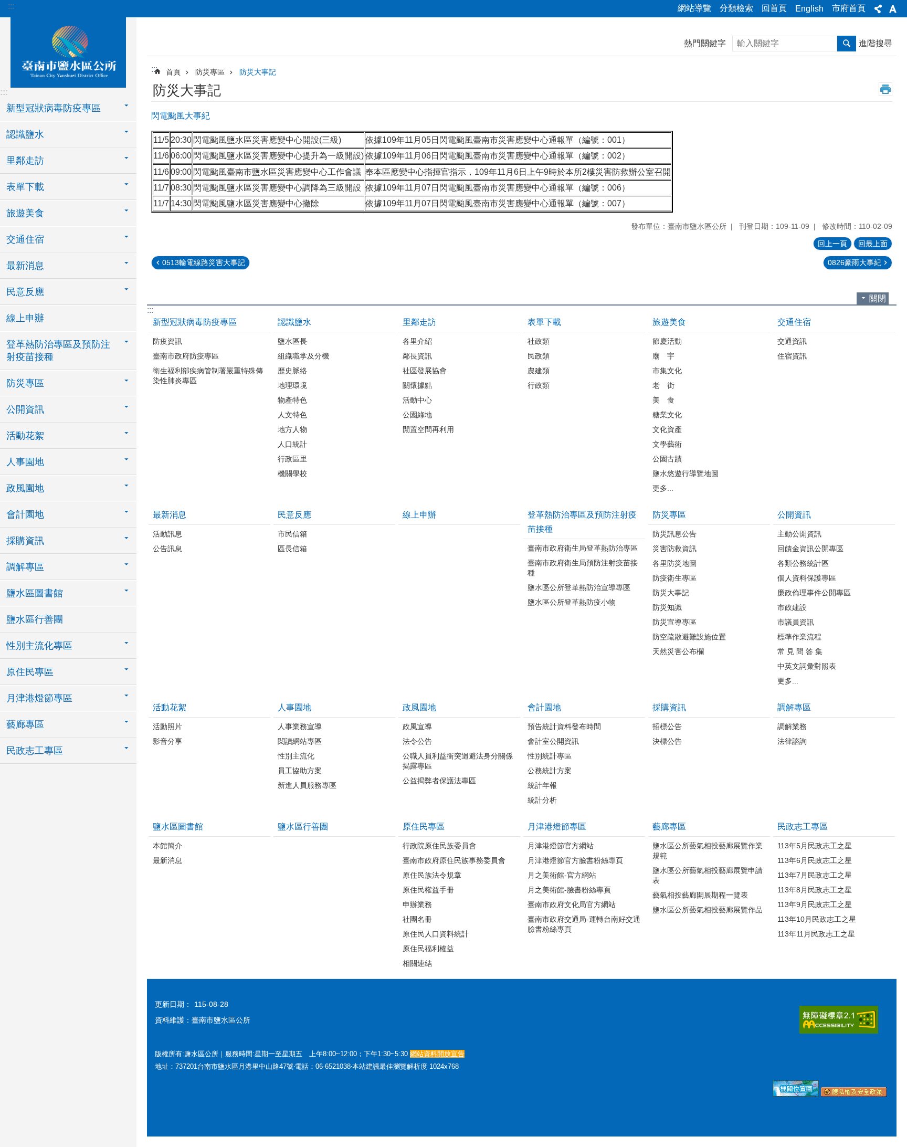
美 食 (663, 400)
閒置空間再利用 (428, 429)
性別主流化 (296, 756)
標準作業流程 (799, 637)
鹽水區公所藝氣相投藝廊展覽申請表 (707, 875)
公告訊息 (167, 548)
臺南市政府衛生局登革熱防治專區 (583, 548)
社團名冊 (417, 919)
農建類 (539, 370)
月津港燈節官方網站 (561, 845)
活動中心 (417, 400)
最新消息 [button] (25, 265)
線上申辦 (25, 318)
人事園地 (294, 707)
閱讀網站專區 (300, 741)
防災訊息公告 (674, 534)
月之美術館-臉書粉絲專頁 (569, 890)
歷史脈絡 (292, 370)
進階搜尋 (875, 43)
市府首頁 (849, 8)
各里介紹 (417, 341)
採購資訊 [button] (25, 540)
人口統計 (292, 444)
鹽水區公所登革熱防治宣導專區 (579, 587)
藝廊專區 (669, 826)
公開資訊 (794, 514)
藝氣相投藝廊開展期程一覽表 (700, 895)
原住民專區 (424, 826)
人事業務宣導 (300, 726)
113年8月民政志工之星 (814, 890)
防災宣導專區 (674, 622)
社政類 (539, 341)
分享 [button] (878, 9)
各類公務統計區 (803, 563)
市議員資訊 (795, 622)
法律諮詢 (792, 741)
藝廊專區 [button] (25, 724)
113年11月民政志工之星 (816, 934)
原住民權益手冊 (428, 890)
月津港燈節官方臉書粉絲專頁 (575, 860)
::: (11, 6)
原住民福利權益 (428, 948)
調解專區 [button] (25, 567)
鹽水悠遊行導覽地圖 (685, 473)
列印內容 (885, 89)
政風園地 (419, 707)
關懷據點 (417, 385)
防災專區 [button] (25, 383)
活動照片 (167, 726)
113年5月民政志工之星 (814, 845)
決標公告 (667, 741)
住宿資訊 (792, 356)
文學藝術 (667, 444)
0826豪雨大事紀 (854, 262)
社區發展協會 (425, 370)
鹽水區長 (292, 341)
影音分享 (167, 741)
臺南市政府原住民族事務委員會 (454, 860)
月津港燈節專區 (557, 826)
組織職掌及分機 (303, 356)
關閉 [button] (877, 298)
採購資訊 (669, 707)
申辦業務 (417, 904)
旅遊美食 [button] (25, 213)
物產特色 (292, 400)
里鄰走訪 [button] (25, 160)
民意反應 (294, 514)
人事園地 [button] (25, 462)
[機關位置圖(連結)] (796, 1094)
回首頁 (774, 8)
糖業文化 (667, 415)
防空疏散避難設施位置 (689, 637)
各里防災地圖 (674, 563)
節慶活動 (667, 341)
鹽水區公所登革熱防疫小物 (572, 602)
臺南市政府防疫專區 (186, 356)
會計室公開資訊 (553, 741)
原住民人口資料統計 (436, 934)
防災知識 (667, 607)
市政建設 (792, 607)
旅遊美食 (669, 322)
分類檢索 (736, 8)
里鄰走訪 (419, 322)
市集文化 (667, 370)
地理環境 (292, 385)
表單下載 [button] (25, 187)
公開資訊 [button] (25, 409)
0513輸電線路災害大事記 (203, 262)
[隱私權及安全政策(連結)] (854, 1094)
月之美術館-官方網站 (562, 875)
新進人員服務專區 (307, 785)
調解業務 (792, 726)
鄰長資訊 (417, 356)
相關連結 (417, 963)
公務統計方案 (550, 770)
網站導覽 (694, 8)
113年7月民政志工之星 (814, 875)
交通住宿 (794, 322)
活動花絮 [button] (25, 435)
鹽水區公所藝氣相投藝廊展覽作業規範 (707, 850)
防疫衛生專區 (674, 578)
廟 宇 (663, 356)
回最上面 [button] (873, 243)
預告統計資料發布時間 (564, 726)
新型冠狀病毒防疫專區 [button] (53, 108)
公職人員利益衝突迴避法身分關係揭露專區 (458, 761)
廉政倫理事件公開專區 (814, 592)
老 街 (663, 385)
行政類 (539, 385)
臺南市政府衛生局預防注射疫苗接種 (583, 568)
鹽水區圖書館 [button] (34, 593)
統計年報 (542, 785)
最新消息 (169, 514)
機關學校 (292, 473)
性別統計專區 (550, 756)
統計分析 (542, 800)
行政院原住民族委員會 (439, 845)
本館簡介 (167, 845)
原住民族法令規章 (432, 875)
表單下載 (544, 322)
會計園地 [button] (25, 514)
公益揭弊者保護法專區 (439, 780)
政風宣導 (417, 726)
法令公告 (417, 741)
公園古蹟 (667, 459)
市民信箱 (292, 534)
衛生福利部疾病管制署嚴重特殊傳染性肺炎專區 (208, 375)
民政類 (539, 356)
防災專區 (210, 72)
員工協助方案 (300, 770)
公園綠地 (417, 415)
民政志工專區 (802, 826)
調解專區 (794, 707)
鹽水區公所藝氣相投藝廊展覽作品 (707, 910)
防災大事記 (257, 72)
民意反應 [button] (25, 292)
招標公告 (667, 726)
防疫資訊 (167, 341)
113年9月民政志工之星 (814, 904)
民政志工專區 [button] (34, 750)
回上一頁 (832, 243)
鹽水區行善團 (34, 619)
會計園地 (544, 707)
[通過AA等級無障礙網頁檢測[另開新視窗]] (838, 1020)
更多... (662, 488)
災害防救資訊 (674, 548)
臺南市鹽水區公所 (68, 51)
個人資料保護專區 (806, 578)
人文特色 (292, 415)
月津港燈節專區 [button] (39, 698)
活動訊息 (167, 534)
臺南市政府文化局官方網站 (572, 904)
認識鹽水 (294, 322)
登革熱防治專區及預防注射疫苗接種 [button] (58, 350)
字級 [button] (893, 9)
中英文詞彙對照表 (806, 666)
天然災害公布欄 (678, 651)
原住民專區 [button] (30, 672)
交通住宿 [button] (25, 239)
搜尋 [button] (846, 43)
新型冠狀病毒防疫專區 (195, 322)
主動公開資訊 (799, 534)
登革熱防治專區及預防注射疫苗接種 (582, 521)
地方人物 (292, 429)
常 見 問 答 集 (799, 651)
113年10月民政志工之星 (816, 919)
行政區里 (292, 459)
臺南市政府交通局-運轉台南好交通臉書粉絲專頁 (584, 924)
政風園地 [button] (25, 488)
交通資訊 (792, 341)
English (809, 8)
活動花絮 (169, 707)
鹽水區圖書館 (178, 826)
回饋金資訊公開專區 (810, 548)
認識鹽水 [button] (25, 134)
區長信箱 (292, 548)
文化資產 (667, 429)
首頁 (173, 72)
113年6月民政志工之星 (814, 860)
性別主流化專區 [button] (39, 645)
